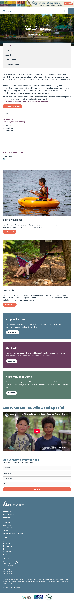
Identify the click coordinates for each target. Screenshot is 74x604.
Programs (8, 50)
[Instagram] (4, 159)
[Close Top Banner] (72, 2)
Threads (8, 552)
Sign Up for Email (8, 514)
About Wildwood (11, 46)
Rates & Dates (10, 60)
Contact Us (6, 522)
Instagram (9, 546)
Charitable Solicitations (10, 528)
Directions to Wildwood (11, 152)
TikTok (8, 554)
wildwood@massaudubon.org (14, 122)
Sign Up (37, 489)
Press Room (6, 517)
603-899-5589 (8, 119)
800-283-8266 (7, 573)
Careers (5, 520)
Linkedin (8, 549)
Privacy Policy (7, 525)
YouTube (8, 543)
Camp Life (8, 55)
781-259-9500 (7, 571)
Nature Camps (31, 26)
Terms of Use (7, 531)
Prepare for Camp (11, 64)
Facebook (9, 541)
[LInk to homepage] (9, 10)
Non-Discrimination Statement (13, 533)
